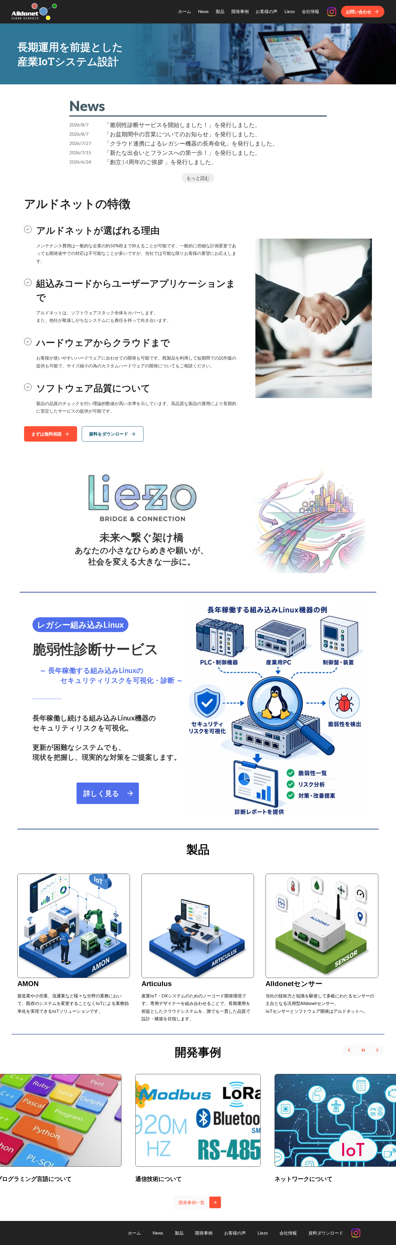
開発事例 (198, 1052)
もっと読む (198, 178)
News (87, 105)
